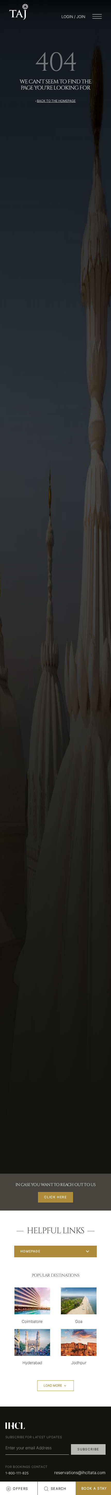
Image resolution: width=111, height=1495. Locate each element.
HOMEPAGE (30, 1251)
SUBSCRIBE (88, 1449)
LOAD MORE (53, 1385)
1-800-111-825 (17, 1473)
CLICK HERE (55, 1197)
